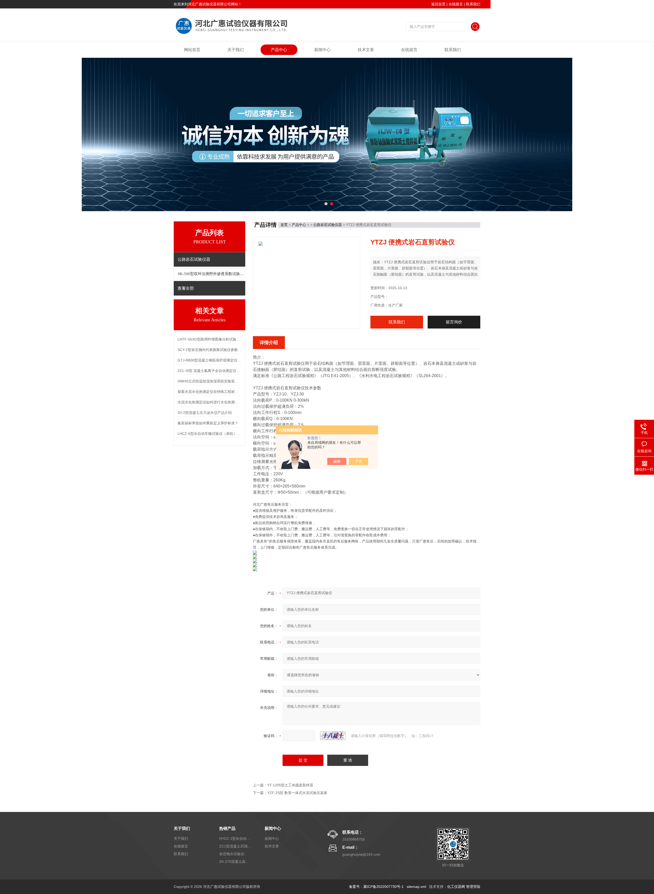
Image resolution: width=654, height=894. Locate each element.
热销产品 (227, 828)
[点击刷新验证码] (333, 735)
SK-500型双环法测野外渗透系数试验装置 (211, 274)
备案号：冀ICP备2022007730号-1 (376, 887)
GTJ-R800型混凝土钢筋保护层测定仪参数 (209, 360)
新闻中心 (322, 50)
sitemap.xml (416, 887)
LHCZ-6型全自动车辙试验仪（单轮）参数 (209, 434)
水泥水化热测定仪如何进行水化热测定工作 (209, 402)
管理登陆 (473, 887)
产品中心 (279, 50)
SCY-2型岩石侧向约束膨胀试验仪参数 (208, 350)
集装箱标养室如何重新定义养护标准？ (208, 423)
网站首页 (192, 50)
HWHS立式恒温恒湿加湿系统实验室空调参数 (209, 381)
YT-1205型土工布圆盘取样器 (290, 785)
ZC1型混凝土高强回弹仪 (235, 846)
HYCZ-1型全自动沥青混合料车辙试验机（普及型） (235, 838)
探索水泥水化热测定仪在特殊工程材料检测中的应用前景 (209, 392)
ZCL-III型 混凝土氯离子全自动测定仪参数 (209, 371)
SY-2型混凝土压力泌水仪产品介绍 (205, 413)
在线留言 (456, 4)
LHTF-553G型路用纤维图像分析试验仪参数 (209, 339)
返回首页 (438, 4)
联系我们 (473, 4)
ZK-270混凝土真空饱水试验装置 (235, 861)
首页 (284, 225)
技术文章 (366, 50)
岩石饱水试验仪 (231, 854)
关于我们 (235, 50)
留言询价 (454, 322)
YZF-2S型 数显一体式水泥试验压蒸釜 (297, 793)
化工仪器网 (456, 887)
